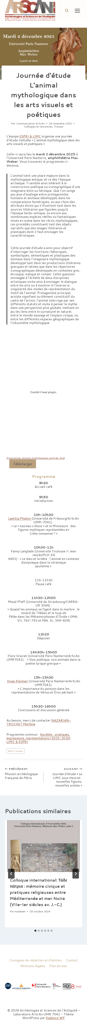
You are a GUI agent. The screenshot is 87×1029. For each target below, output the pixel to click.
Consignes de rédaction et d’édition (35, 960)
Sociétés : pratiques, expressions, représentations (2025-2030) (38, 736)
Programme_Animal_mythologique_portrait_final (35, 458)
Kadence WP (55, 1017)
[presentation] (43, 846)
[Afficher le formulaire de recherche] (66, 10)
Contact (72, 960)
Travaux (58, 126)
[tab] (35, 931)
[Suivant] (75, 874)
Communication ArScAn (30, 123)
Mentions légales (32, 965)
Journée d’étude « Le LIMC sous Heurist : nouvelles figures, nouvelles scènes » (67, 777)
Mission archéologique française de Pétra (21, 773)
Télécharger (22, 463)
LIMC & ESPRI (17, 741)
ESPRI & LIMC (30, 136)
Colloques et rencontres (38, 126)
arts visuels (15, 751)
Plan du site (58, 965)
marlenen (20, 911)
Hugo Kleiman (17, 681)
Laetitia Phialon (20, 518)
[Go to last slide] (11, 874)
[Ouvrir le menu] (77, 10)
